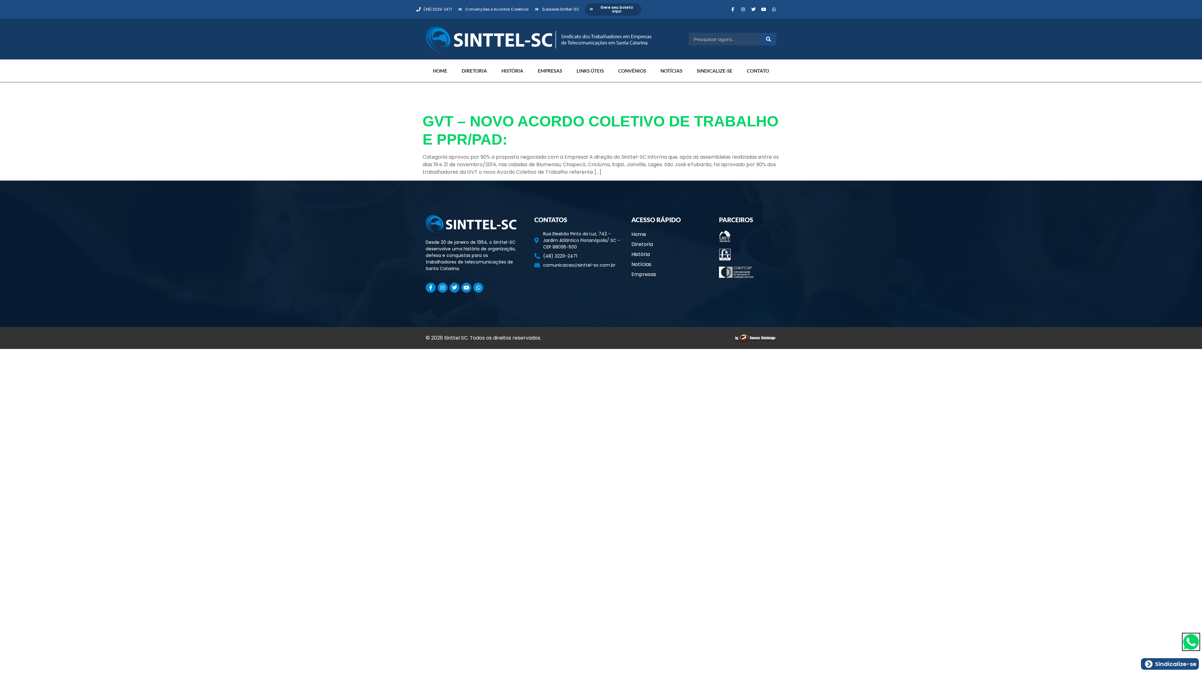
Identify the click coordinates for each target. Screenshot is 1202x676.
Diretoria (474, 71)
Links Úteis (590, 71)
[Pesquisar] (768, 39)
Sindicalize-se (714, 71)
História (512, 71)
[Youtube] (763, 9)
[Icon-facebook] (732, 9)
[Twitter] (753, 9)
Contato (758, 71)
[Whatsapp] (774, 9)
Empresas (550, 71)
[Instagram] (743, 9)
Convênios (632, 71)
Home (440, 71)
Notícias (671, 71)
